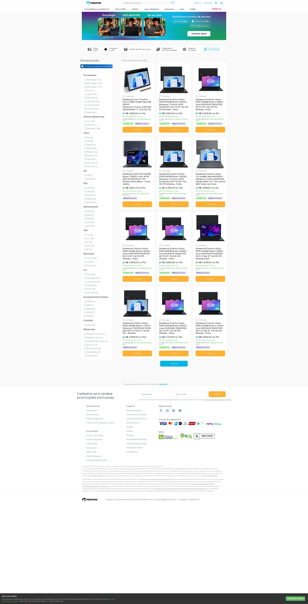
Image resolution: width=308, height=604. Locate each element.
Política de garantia (94, 419)
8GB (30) (90, 226)
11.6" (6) (90, 235)
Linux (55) (91, 121)
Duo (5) (90, 137)
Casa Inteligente (151, 9)
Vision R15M (120, 9)
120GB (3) (91, 188)
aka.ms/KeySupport (96, 475)
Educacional (91, 448)
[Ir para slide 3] (155, 37)
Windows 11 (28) (93, 128)
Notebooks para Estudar (96, 460)
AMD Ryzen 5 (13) (94, 83)
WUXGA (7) (91, 266)
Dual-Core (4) (92, 98)
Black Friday (91, 452)
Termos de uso (92, 414)
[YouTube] (180, 410)
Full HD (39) (92, 258)
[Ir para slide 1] (150, 37)
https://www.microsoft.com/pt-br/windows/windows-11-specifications (180, 488)
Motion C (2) (92, 345)
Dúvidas (129, 427)
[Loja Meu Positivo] (93, 3)
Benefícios (214, 49)
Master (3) (91, 145)
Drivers (129, 431)
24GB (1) (90, 215)
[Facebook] (161, 410)
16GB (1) (90, 305)
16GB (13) (90, 211)
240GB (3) (91, 195)
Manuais (130, 435)
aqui (47, 601)
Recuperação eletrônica (136, 439)
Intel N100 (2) (92, 109)
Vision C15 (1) (92, 166)
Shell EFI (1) (91, 125)
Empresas (208, 3)
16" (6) (89, 249)
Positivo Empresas (94, 439)
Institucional (91, 410)
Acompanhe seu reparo (136, 414)
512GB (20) (91, 202)
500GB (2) (91, 179)
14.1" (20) (90, 238)
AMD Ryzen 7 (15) (94, 87)
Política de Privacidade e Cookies (217, 400)
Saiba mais (163, 384)
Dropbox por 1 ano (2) (96, 334)
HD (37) (90, 262)
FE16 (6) (90, 141)
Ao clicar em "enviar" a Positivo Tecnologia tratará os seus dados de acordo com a (185, 400)
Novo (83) (91, 325)
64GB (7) (90, 316)
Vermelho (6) (92, 293)
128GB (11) (91, 301)
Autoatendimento (134, 410)
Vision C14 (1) (92, 163)
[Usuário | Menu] (216, 3)
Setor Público (92, 444)
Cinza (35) (91, 274)
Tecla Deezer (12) (94, 348)
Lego (182, 9)
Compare (130, 96)
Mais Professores (93, 456)
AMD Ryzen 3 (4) (94, 80)
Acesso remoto (133, 423)
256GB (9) (91, 309)
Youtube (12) (92, 356)
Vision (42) (91, 159)
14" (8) (89, 242)
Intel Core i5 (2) (93, 105)
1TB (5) (89, 175)
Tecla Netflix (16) (93, 352)
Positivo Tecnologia (94, 435)
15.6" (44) (90, 246)
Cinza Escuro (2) (93, 278)
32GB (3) (90, 219)
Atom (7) (90, 90)
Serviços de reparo (134, 448)
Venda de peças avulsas (136, 443)
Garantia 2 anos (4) (94, 337)
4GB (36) (90, 222)
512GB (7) (91, 312)
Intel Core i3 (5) (93, 101)
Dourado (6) (92, 285)
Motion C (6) (92, 152)
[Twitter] (173, 410)
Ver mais (173, 364)
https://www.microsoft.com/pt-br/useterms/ (156, 479)
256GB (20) (91, 199)
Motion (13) (91, 148)
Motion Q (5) (92, 155)
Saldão (193, 9)
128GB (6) (91, 192)
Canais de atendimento (136, 419)
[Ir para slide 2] (153, 37)
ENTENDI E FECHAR (295, 598)
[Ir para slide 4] (157, 37)
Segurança (169, 9)
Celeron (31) (92, 94)
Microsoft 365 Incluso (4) (97, 341)
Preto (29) (91, 289)
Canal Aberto (132, 452)
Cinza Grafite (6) (93, 282)
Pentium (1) (92, 112)
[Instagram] (167, 410)
